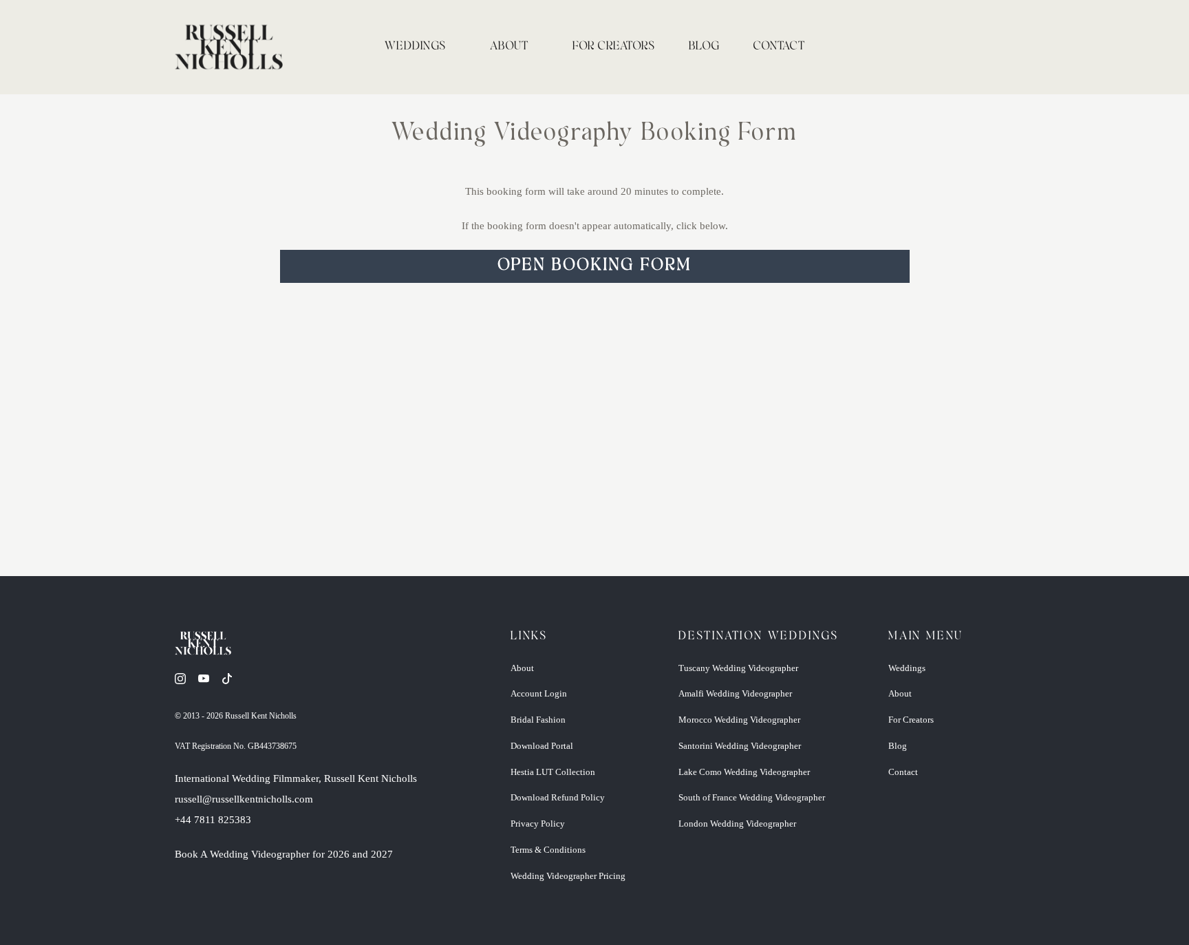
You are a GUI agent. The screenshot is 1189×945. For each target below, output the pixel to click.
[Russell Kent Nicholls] (229, 47)
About (509, 46)
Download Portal (542, 746)
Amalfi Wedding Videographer (735, 693)
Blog (704, 46)
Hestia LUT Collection (553, 772)
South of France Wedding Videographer (751, 797)
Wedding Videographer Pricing (568, 876)
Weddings (415, 46)
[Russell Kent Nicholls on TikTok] (232, 687)
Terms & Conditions (548, 850)
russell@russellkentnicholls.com (244, 799)
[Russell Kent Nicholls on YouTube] (208, 687)
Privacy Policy (538, 823)
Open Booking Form (595, 266)
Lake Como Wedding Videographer (744, 772)
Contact (779, 46)
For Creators (613, 46)
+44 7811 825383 (213, 819)
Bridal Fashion (538, 719)
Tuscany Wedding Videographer (738, 668)
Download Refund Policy (558, 797)
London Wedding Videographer (737, 823)
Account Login (539, 693)
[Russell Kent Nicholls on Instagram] (185, 687)
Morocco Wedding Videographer (739, 719)
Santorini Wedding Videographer (739, 746)
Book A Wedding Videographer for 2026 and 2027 (284, 854)
